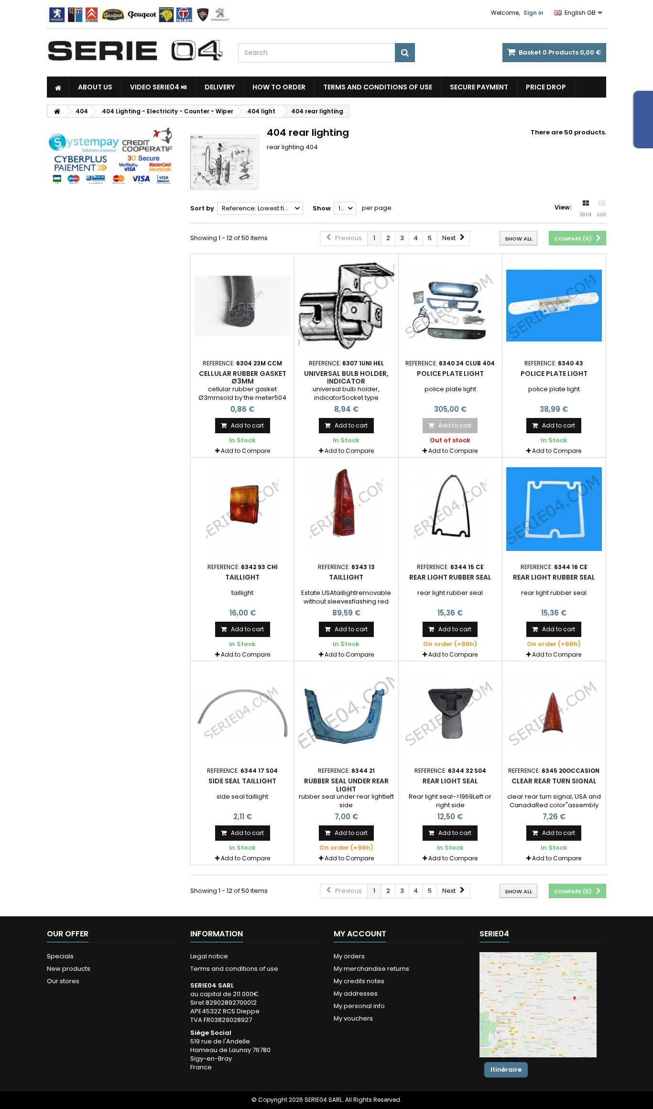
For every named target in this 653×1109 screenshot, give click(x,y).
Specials (60, 956)
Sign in (533, 13)
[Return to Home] (57, 111)
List (601, 214)
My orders (349, 956)
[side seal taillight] (242, 713)
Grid (585, 214)
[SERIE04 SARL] (135, 51)
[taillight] (242, 509)
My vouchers (353, 1018)
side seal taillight (242, 781)
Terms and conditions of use (377, 87)
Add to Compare (245, 451)
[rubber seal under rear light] (346, 713)
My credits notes (359, 981)
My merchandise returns (371, 968)
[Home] (58, 87)
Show (322, 208)
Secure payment (479, 87)
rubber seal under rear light (346, 784)
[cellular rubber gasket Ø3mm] (242, 305)
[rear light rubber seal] (450, 509)
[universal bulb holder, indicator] (346, 305)
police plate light (450, 373)
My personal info (359, 1005)
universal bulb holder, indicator (346, 377)
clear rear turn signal (554, 781)
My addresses (356, 993)
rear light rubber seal (450, 577)
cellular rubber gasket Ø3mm (242, 377)
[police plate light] (450, 305)
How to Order (278, 87)
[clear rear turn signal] (554, 713)
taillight (242, 577)
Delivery (220, 87)
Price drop (546, 87)
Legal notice (209, 956)
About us (95, 87)
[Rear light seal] (450, 713)
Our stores (63, 981)
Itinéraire (506, 1069)
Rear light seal (450, 781)
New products (68, 968)
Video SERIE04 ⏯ (158, 87)
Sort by (202, 208)
